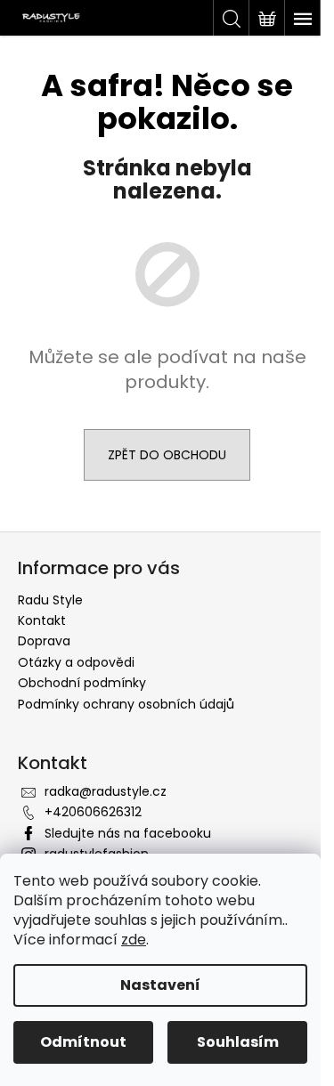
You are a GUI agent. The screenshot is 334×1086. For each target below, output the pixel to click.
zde (133, 939)
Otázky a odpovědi (76, 662)
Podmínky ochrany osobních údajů (126, 704)
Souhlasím (238, 1042)
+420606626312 (93, 812)
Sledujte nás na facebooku (128, 833)
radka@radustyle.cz (106, 791)
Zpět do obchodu (167, 455)
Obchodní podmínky (82, 683)
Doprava (44, 641)
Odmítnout (83, 1042)
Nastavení (160, 985)
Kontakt (42, 620)
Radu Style (50, 600)
